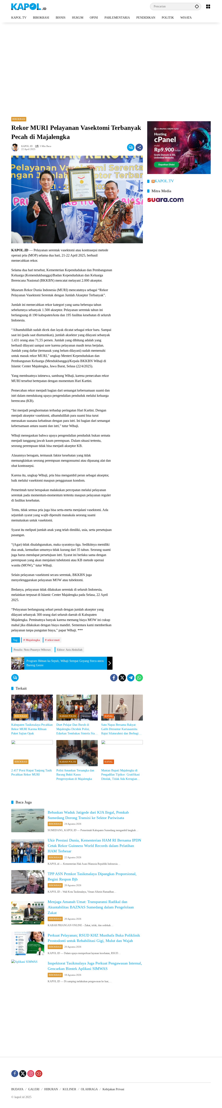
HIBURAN (51, 1089)
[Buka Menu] (208, 6)
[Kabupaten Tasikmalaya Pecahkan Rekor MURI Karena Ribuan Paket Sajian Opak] (32, 708)
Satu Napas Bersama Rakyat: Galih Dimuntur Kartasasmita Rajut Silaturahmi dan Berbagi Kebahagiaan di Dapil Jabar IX (120, 729)
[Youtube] (38, 1073)
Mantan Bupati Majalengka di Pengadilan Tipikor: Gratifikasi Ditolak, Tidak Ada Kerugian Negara (120, 775)
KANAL (108, 716)
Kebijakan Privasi (113, 1089)
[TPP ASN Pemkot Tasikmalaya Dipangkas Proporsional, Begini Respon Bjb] (27, 882)
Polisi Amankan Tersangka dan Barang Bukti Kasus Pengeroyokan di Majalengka (75, 775)
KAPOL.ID (27, 146)
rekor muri (53, 640)
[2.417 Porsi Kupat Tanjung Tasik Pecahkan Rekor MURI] (32, 753)
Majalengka (33, 640)
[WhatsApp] (139, 677)
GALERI (33, 1089)
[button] (197, 6)
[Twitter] (122, 677)
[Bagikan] (139, 147)
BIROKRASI (18, 119)
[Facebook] (114, 677)
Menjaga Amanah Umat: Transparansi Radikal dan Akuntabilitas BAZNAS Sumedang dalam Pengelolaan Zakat (91, 907)
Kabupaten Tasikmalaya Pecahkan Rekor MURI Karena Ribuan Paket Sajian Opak (32, 729)
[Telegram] (130, 677)
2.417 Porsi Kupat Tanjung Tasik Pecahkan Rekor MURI (31, 772)
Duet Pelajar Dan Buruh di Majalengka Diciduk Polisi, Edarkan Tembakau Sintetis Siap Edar (76, 729)
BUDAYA (17, 1089)
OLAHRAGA (89, 1089)
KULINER (69, 1089)
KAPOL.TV (164, 181)
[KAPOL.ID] (28, 6)
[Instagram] (30, 1073)
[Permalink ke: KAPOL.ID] (16, 147)
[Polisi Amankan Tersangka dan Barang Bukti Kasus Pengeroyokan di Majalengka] (77, 753)
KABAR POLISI (68, 716)
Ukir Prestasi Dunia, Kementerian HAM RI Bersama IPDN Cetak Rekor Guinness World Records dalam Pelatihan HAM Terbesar (94, 845)
